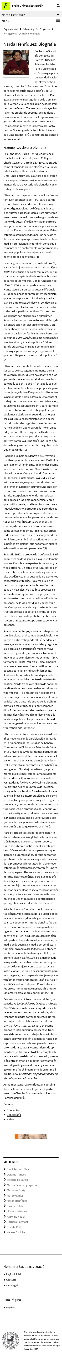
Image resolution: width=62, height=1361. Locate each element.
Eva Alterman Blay (18, 1169)
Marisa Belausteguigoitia (22, 1185)
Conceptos (13, 1110)
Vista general (10, 33)
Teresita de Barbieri (18, 1180)
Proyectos (44, 29)
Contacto (11, 1279)
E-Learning (29, 29)
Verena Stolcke (16, 1232)
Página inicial (10, 29)
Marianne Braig (16, 1190)
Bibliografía (14, 1115)
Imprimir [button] (11, 1307)
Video (10, 1119)
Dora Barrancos (16, 1174)
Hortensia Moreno (17, 1211)
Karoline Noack (16, 1216)
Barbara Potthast (17, 1222)
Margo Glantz (15, 1195)
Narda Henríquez (17, 1201)
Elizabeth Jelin (15, 1206)
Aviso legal (12, 1285)
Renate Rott (14, 1227)
